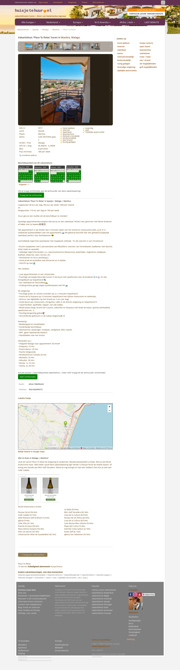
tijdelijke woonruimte (67, 577)
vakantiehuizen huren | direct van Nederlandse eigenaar (40, 16)
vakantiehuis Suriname (102, 610)
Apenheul (22, 647)
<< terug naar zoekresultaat (32, 554)
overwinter (39, 577)
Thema (84, 2)
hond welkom (123, 43)
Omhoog (131, 639)
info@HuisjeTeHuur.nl (101, 646)
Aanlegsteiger (135, 620)
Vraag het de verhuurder (31, 195)
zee (79, 577)
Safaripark (22, 656)
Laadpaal (133, 635)
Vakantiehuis (23, 29)
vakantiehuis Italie (100, 607)
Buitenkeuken (135, 629)
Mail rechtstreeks (28, 376)
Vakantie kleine (88, 575)
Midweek (59, 647)
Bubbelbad (133, 626)
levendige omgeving (126, 67)
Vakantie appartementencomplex (31, 575)
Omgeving (72, 2)
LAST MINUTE (152, 22)
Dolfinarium (23, 650)
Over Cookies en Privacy (29, 610)
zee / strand (145, 60)
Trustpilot (133, 590)
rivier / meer (145, 56)
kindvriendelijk (124, 60)
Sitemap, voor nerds (27, 613)
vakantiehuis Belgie (100, 595)
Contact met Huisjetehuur (30, 604)
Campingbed (134, 632)
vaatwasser (145, 53)
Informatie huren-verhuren (30, 601)
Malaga (45, 29)
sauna (120, 53)
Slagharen (22, 659)
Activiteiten (58, 2)
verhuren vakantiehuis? (101, 640)
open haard (145, 46)
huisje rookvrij (146, 43)
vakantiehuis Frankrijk (102, 598)
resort (48, 577)
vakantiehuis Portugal (102, 604)
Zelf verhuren (98, 2)
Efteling (21, 653)
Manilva (55, 29)
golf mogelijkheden (148, 67)
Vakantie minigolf (25, 577)
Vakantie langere (103, 575)
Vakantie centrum (54, 575)
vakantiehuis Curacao (101, 613)
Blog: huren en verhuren (29, 607)
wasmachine (145, 50)
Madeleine (133, 612)
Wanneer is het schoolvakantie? (32, 598)
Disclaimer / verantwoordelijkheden (34, 595)
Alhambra (22, 644)
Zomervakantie (62, 650)
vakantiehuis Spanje (101, 601)
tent (54, 577)
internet (121, 46)
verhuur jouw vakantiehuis (104, 590)
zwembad (121, 50)
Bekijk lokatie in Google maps (31, 451)
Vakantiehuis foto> (111, 89)
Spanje (35, 29)
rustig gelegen (123, 63)
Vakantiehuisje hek (71, 575)
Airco (131, 623)
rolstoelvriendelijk (125, 56)
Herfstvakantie (61, 644)
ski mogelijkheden (148, 63)
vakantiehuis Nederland (102, 593)
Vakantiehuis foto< (20, 89)
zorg (84, 577)
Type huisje (43, 2)
